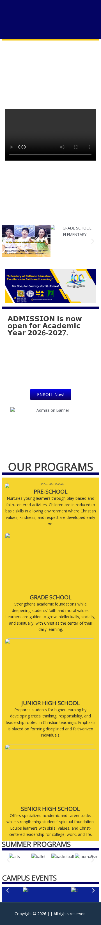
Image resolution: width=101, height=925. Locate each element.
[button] (8, 241)
